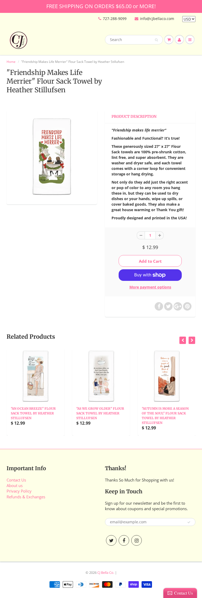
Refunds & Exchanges (26, 496)
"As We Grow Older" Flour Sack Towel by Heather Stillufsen (100, 413)
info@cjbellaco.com (157, 18)
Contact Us (16, 480)
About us (15, 485)
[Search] (156, 40)
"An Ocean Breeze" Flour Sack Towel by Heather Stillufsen (33, 413)
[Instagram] (136, 540)
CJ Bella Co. (105, 572)
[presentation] (182, 340)
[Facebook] (124, 540)
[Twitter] (111, 540)
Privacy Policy (19, 491)
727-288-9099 (115, 18)
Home (11, 61)
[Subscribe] (189, 522)
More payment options (150, 287)
